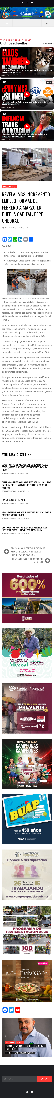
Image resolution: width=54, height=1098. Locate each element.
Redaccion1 (10, 227)
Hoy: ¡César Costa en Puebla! (14, 500)
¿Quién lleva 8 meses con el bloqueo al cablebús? (25, 1047)
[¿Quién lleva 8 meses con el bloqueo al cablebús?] (27, 1037)
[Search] (47, 22)
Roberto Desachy (10, 473)
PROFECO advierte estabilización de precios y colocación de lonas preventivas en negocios (28, 551)
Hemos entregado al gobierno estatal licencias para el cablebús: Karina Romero (26, 514)
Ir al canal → (48, 43)
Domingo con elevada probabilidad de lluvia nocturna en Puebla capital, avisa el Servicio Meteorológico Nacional (26, 485)
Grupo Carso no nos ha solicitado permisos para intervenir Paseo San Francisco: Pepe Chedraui (24, 529)
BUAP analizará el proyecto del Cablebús (27, 561)
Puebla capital (9, 187)
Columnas (10, 1042)
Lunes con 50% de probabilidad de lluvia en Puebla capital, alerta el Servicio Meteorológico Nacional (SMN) (25, 467)
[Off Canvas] (7, 23)
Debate (19, 1042)
